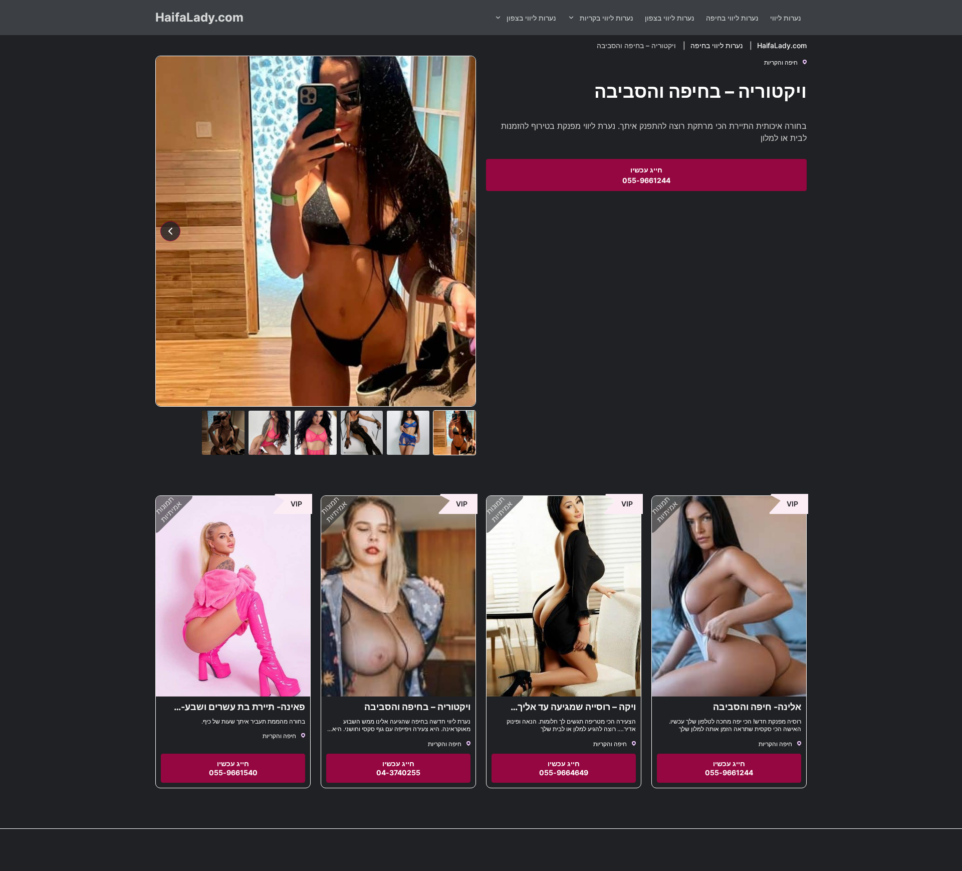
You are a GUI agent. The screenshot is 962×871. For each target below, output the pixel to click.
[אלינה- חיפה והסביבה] (729, 596)
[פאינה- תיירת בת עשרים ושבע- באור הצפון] (233, 596)
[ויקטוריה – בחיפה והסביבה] (398, 596)
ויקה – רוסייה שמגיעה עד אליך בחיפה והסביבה (577, 712)
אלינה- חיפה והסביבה (757, 707)
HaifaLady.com (199, 17)
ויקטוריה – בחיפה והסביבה (417, 707)
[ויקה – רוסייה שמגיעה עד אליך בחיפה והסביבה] (564, 596)
